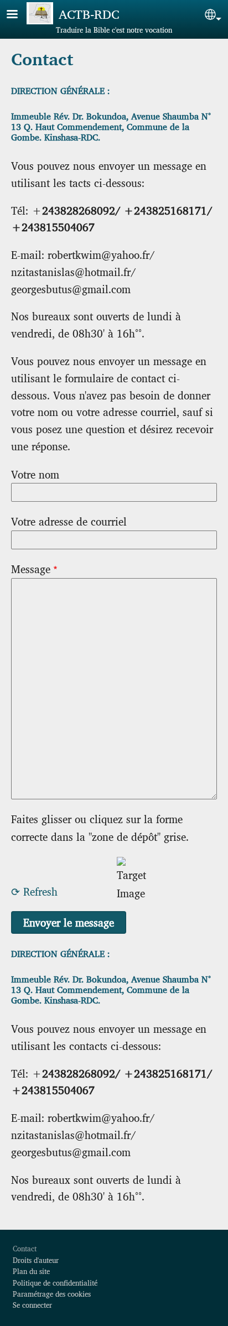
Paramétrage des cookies (52, 1293)
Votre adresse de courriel (69, 521)
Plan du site (31, 1271)
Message (30, 568)
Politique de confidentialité (55, 1282)
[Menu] (19, 15)
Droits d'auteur (36, 1260)
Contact (25, 1248)
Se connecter (32, 1304)
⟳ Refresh (34, 891)
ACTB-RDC (89, 13)
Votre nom (35, 474)
